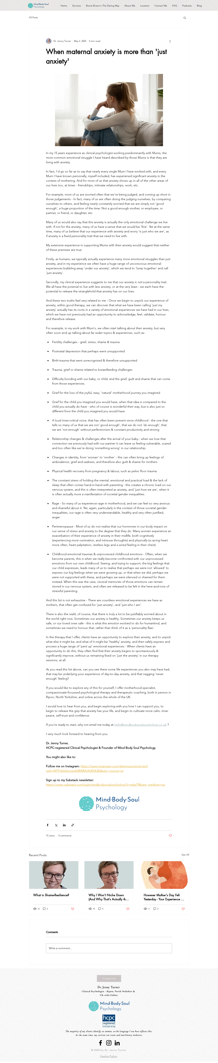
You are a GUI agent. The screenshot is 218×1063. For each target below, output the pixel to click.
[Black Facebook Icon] (100, 1042)
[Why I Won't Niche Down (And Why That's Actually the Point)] (109, 875)
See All (185, 854)
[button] (184, 17)
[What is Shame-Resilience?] (53, 875)
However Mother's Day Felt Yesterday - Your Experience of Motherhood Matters (164, 897)
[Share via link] (72, 825)
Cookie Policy (108, 1056)
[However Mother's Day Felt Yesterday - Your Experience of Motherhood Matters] (164, 875)
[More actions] (170, 41)
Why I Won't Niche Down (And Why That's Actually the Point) (108, 897)
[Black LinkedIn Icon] (117, 1042)
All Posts (33, 17)
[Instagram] (108, 1042)
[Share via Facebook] (47, 825)
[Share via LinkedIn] (64, 825)
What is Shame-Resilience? (51, 895)
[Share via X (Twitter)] (56, 825)
